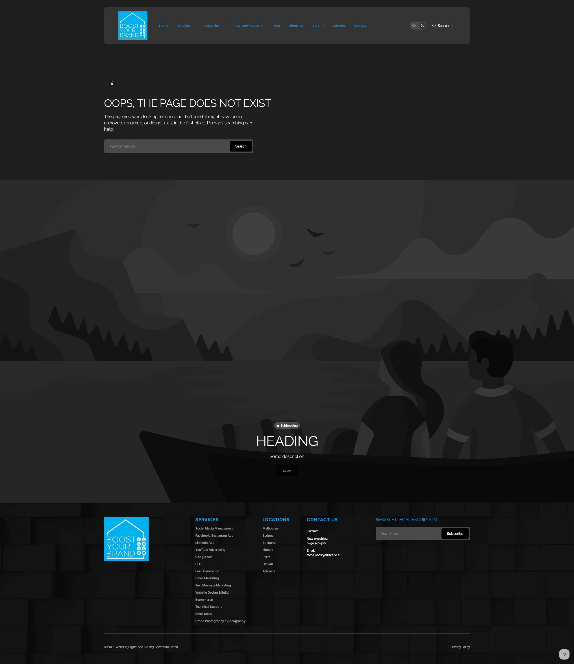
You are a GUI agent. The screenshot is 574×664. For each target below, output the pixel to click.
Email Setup (204, 614)
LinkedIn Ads (204, 543)
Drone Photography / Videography (220, 621)
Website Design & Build (211, 592)
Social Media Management (214, 528)
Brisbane (269, 543)
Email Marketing (207, 578)
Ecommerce (204, 599)
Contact (312, 531)
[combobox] (178, 146)
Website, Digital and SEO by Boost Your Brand (146, 647)
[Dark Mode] (418, 26)
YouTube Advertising (210, 549)
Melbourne (270, 528)
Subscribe (455, 533)
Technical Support (208, 606)
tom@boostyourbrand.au (324, 555)
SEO (198, 564)
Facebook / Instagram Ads (214, 535)
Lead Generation (207, 571)
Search (240, 146)
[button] (440, 25)
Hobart (268, 549)
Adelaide (269, 571)
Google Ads (203, 557)
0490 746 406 (316, 543)
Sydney (268, 535)
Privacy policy (460, 647)
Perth (266, 557)
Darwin (268, 564)
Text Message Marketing (213, 585)
